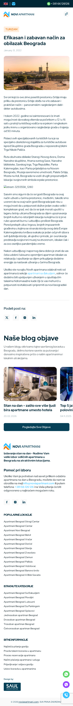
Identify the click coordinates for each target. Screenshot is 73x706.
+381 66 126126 (59, 3)
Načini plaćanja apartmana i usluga (22, 659)
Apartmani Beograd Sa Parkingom (22, 606)
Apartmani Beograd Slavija (18, 548)
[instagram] (15, 502)
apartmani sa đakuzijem (41, 273)
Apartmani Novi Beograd (17, 530)
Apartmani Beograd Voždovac (20, 566)
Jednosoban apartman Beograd (21, 615)
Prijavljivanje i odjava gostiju (18, 664)
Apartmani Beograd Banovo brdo (21, 570)
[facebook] (7, 502)
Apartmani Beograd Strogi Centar (21, 521)
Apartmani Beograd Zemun (18, 557)
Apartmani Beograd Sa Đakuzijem (22, 592)
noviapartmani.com (29, 701)
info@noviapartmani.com (38, 483)
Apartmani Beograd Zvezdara (19, 552)
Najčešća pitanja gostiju (16, 646)
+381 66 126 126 (24, 487)
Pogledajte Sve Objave (36, 427)
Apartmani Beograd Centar (18, 525)
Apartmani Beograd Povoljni (18, 597)
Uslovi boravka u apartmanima (20, 668)
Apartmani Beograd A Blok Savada (22, 574)
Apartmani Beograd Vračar (18, 539)
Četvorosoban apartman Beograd (22, 628)
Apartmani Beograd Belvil (17, 534)
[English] (6, 4)
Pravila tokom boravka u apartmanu (22, 650)
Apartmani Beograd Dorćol (18, 543)
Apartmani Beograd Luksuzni (19, 601)
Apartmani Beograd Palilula (18, 561)
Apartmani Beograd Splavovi (19, 610)
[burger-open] (66, 14)
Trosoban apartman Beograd (19, 624)
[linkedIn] (24, 502)
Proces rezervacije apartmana (19, 655)
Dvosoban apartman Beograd (19, 619)
